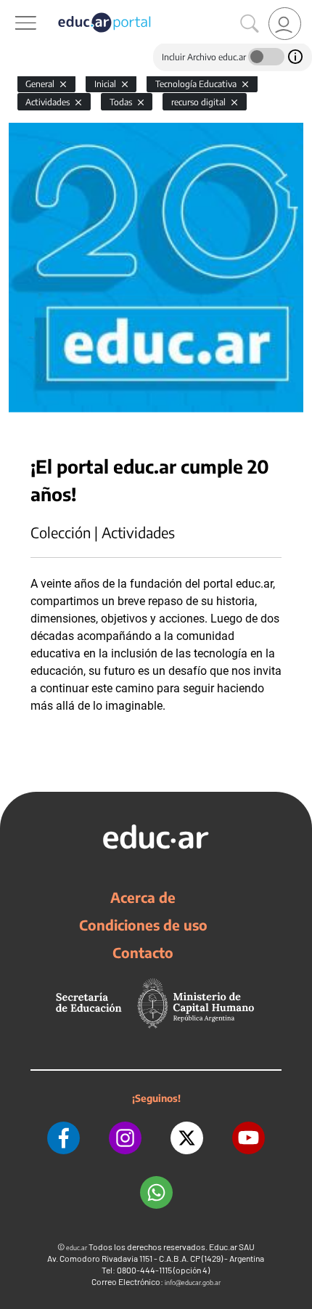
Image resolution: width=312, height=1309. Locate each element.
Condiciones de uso (143, 924)
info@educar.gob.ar (193, 1282)
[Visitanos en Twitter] (187, 1138)
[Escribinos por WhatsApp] (156, 1192)
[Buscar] (249, 24)
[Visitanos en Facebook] (63, 1138)
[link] (284, 23)
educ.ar (76, 1248)
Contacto (142, 952)
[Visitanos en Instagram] (125, 1138)
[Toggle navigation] (13, 8)
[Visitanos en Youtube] (248, 1138)
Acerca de (143, 897)
